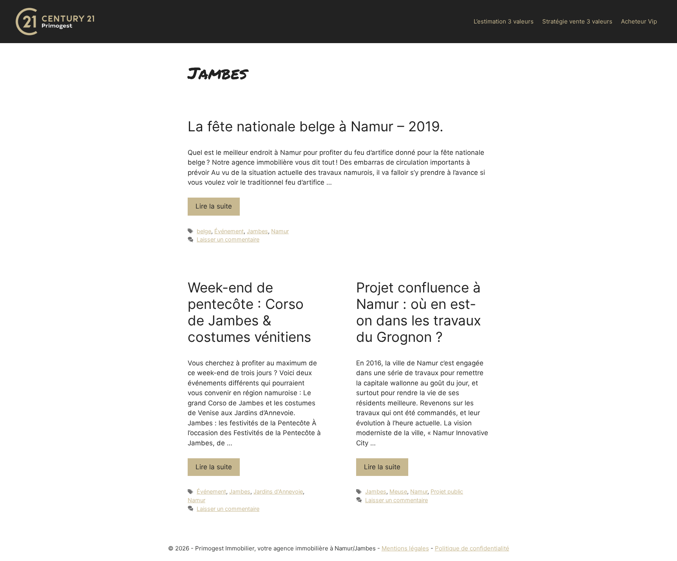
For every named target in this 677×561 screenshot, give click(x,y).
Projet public (447, 491)
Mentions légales (405, 548)
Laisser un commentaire (228, 239)
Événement (229, 231)
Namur (280, 231)
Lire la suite (213, 206)
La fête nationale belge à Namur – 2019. (315, 126)
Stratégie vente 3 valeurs (577, 21)
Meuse (398, 491)
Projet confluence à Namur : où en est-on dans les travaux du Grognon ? (418, 312)
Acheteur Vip (639, 21)
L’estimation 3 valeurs (504, 21)
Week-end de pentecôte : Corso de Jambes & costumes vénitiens (249, 312)
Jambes (257, 231)
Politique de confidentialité (472, 548)
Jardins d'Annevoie (278, 491)
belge (204, 231)
